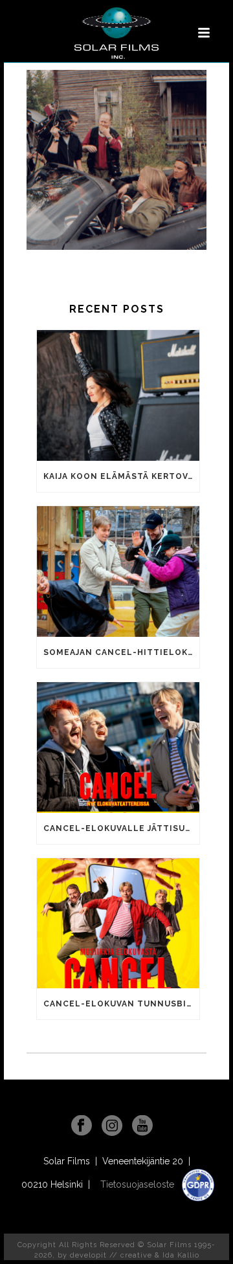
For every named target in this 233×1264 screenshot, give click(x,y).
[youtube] (142, 1126)
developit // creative (111, 1255)
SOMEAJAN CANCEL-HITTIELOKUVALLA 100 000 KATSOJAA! (121, 652)
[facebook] (81, 1126)
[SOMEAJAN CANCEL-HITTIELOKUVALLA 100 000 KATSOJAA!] (118, 571)
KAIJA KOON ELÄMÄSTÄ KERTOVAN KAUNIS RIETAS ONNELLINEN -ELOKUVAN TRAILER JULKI (121, 476)
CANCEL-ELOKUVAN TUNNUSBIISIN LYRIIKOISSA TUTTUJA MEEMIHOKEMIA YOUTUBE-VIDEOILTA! (121, 1003)
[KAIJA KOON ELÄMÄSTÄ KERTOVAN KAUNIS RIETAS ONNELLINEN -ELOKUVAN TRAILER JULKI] (118, 395)
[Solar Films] (116, 33)
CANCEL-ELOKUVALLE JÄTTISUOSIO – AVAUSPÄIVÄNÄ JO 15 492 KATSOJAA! (121, 828)
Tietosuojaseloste (138, 1184)
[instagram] (112, 1126)
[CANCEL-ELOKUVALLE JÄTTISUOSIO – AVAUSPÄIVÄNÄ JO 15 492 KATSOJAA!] (118, 747)
